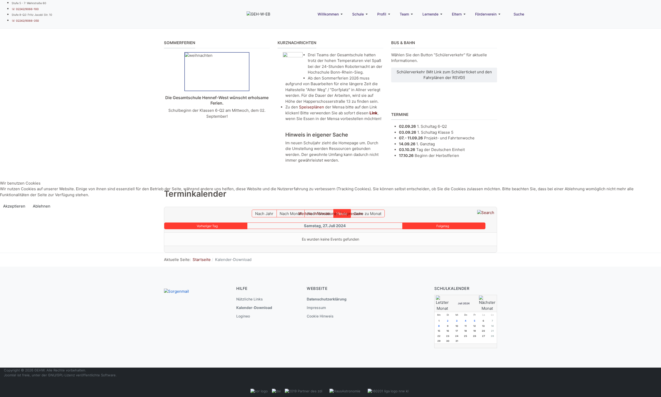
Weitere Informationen (318, 213)
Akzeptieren (14, 206)
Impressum (352, 213)
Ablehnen (41, 206)
